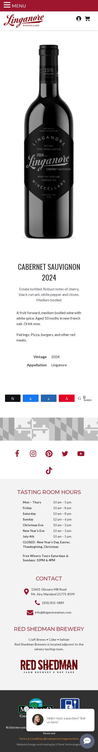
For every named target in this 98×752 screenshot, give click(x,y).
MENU (19, 5)
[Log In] (79, 20)
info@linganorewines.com (53, 612)
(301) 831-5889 (53, 603)
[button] (8, 5)
